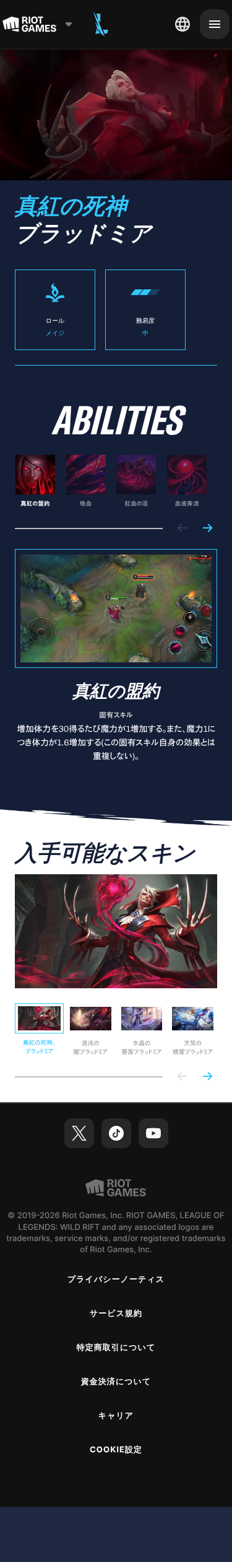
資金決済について (116, 1382)
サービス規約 (116, 1313)
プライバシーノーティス (116, 1279)
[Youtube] (153, 1133)
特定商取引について (116, 1348)
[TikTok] (116, 1133)
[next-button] (207, 529)
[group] (111, 481)
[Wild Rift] (101, 24)
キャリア (116, 1416)
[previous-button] (182, 529)
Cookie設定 (116, 1450)
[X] (79, 1133)
